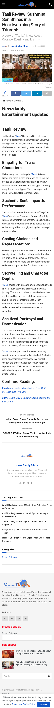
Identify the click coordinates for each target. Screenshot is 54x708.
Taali (18, 136)
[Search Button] (49, 676)
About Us (5, 694)
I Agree (43, 704)
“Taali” (34, 174)
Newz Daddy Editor (19, 46)
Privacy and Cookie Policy (23, 704)
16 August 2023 (38, 46)
